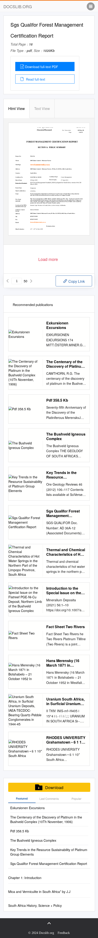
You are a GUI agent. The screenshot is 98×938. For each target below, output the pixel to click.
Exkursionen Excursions (57, 325)
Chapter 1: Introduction (24, 877)
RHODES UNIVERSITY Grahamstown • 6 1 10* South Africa (65, 739)
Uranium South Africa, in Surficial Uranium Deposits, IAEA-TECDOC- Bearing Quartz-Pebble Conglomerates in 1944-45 (65, 701)
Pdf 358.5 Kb (57, 400)
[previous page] (7, 281)
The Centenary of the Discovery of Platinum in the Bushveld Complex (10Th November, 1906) (65, 364)
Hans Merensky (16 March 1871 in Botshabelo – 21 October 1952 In (62, 663)
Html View (16, 108)
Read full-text (35, 79)
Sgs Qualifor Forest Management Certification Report (63, 513)
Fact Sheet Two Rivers (65, 626)
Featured (22, 798)
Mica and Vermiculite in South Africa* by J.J (39, 891)
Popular (76, 798)
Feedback (64, 933)
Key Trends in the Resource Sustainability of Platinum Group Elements (61, 474)
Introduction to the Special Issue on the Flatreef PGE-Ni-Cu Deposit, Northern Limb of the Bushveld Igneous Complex (64, 590)
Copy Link (76, 281)
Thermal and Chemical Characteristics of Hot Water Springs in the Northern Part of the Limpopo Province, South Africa (65, 552)
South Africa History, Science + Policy (35, 905)
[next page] (31, 281)
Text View (42, 108)
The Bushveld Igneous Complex (65, 436)
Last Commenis (49, 798)
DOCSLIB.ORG (17, 6)
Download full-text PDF (41, 66)
